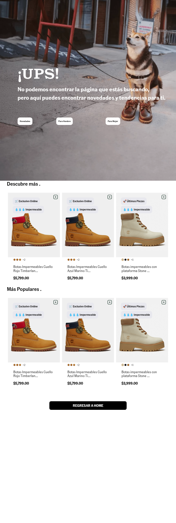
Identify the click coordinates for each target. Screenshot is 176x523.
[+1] (125, 259)
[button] (55, 197)
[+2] (17, 259)
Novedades (25, 121)
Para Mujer (113, 121)
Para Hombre (64, 121)
